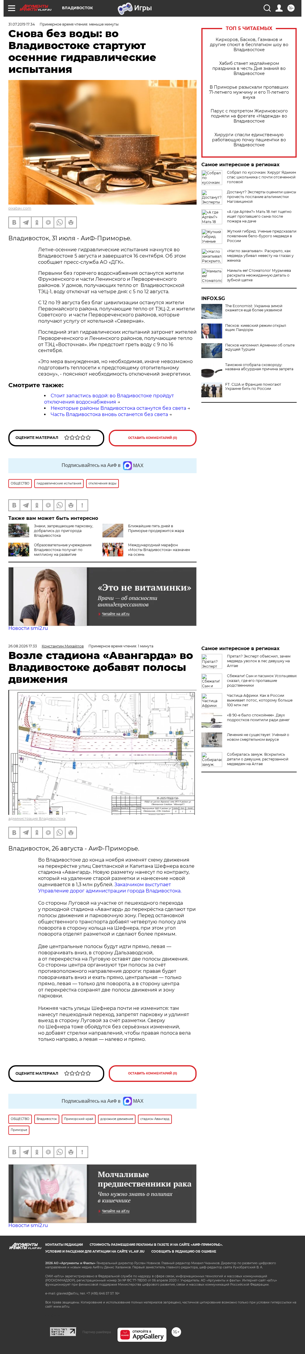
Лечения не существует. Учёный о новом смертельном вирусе (258, 737)
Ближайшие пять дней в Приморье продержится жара (156, 528)
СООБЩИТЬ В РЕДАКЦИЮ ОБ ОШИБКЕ (183, 1251)
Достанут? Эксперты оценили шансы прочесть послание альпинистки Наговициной (261, 197)
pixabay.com (19, 208)
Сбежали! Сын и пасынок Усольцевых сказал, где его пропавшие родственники (262, 681)
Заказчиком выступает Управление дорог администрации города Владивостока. (109, 888)
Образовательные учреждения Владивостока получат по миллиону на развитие (62, 550)
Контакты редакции (64, 1245)
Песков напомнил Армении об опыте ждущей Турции (260, 347)
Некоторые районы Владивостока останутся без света (118, 408)
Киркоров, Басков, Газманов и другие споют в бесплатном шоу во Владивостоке (249, 44)
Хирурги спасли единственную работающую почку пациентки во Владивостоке (249, 140)
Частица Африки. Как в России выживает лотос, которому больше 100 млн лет (259, 700)
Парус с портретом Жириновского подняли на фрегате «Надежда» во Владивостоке (249, 116)
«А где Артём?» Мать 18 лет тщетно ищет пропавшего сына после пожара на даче (259, 216)
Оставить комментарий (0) (152, 438)
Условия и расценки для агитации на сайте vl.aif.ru (94, 1251)
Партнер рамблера (97, 1332)
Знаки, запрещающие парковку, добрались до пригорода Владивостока (63, 531)
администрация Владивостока (37, 818)
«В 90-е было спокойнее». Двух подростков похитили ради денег (258, 717)
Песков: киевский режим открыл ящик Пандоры (255, 328)
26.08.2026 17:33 (22, 646)
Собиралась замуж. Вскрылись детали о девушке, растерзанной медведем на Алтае (257, 759)
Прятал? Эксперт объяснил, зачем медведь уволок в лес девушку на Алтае (258, 661)
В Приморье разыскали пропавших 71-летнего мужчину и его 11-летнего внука (249, 92)
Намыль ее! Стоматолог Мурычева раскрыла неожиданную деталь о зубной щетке (259, 275)
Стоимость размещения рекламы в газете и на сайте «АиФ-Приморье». (156, 1245)
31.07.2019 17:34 (21, 24)
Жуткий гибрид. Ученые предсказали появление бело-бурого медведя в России (261, 236)
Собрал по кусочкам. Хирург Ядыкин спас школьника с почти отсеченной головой (261, 177)
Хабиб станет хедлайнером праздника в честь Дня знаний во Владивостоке (249, 68)
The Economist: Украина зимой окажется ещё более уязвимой (253, 308)
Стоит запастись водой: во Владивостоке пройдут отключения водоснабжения (109, 399)
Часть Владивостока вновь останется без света (109, 414)
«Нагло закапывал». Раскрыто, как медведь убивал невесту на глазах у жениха (260, 256)
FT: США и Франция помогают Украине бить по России (253, 386)
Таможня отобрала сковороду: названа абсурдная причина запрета (259, 367)
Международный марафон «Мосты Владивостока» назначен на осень (159, 550)
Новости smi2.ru (28, 628)
